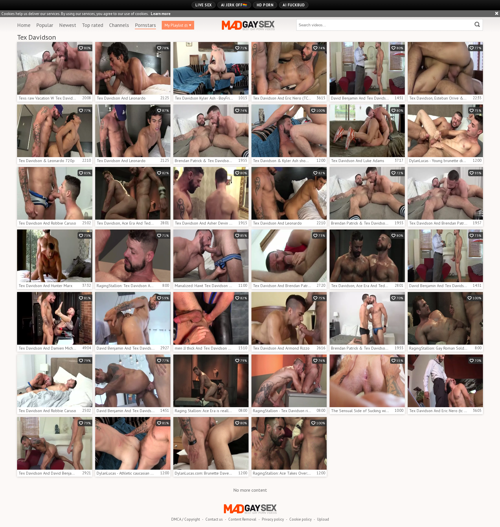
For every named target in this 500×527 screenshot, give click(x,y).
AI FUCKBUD (294, 5)
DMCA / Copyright (185, 519)
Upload (323, 519)
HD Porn (265, 5)
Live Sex (203, 5)
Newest (67, 25)
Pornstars (145, 25)
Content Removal (242, 519)
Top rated (92, 25)
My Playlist (176, 25)
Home (23, 25)
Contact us (214, 519)
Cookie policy (300, 519)
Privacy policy (273, 519)
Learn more (160, 13)
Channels (119, 25)
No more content (250, 490)
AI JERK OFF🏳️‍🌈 (234, 5)
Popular (44, 25)
